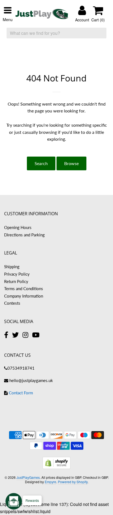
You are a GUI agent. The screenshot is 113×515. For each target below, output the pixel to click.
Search (41, 163)
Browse (71, 163)
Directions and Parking (24, 234)
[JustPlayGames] (42, 14)
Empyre (50, 481)
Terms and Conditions (23, 288)
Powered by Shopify (72, 481)
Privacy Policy (17, 273)
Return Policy (16, 281)
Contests (12, 303)
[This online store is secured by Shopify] (56, 467)
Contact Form (21, 392)
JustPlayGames (28, 477)
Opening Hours (18, 227)
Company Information (23, 295)
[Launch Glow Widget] (13, 501)
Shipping (11, 266)
